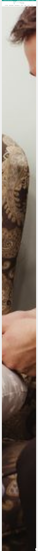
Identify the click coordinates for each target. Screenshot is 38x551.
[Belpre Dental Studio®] (19, 2)
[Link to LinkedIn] (33, 0)
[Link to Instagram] (31, 0)
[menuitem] (19, 0)
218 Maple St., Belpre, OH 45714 (8, 0)
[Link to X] (32, 0)
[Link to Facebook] (30, 0)
